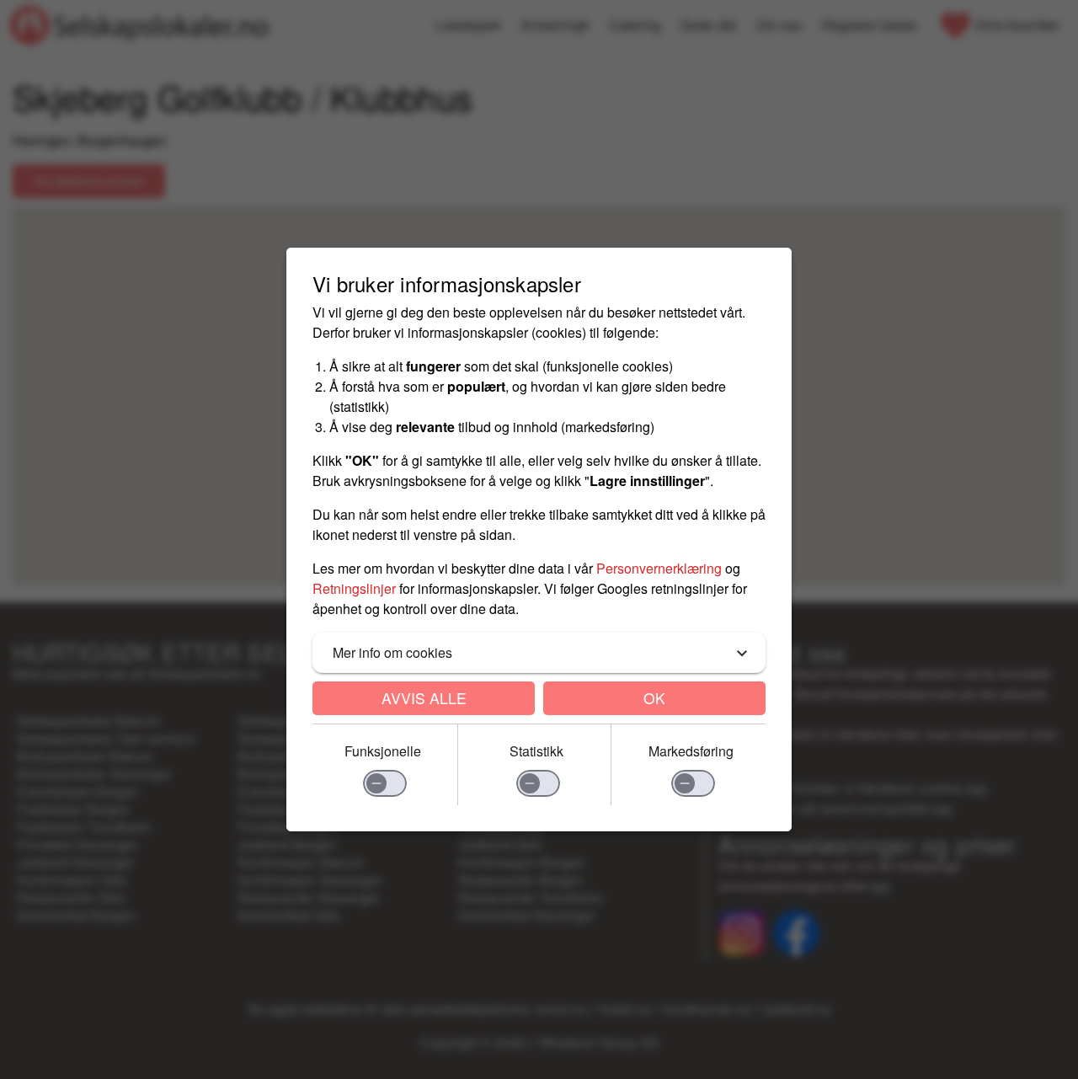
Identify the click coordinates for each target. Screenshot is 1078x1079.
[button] (539, 653)
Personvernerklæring (659, 568)
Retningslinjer (354, 588)
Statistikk (536, 751)
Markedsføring (691, 751)
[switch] (385, 783)
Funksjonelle (382, 751)
